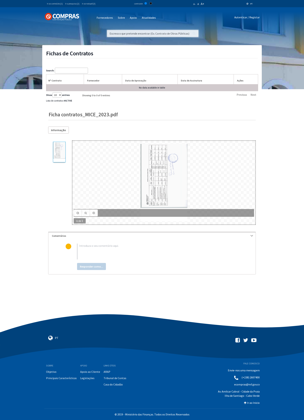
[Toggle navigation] (84, 18)
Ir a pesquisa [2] (72, 3)
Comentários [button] (59, 235)
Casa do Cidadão (113, 384)
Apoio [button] (133, 17)
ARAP (107, 371)
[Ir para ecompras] (62, 17)
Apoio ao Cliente (90, 371)
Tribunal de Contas (115, 378)
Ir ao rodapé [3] (88, 3)
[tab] (152, 236)
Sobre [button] (121, 17)
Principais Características (61, 378)
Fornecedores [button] (105, 17)
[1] (59, 152)
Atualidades (149, 17)
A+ (202, 4)
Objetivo (51, 371)
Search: (50, 70)
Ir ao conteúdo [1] (55, 3)
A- (194, 4)
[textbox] (157, 251)
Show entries (58, 95)
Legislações (87, 378)
